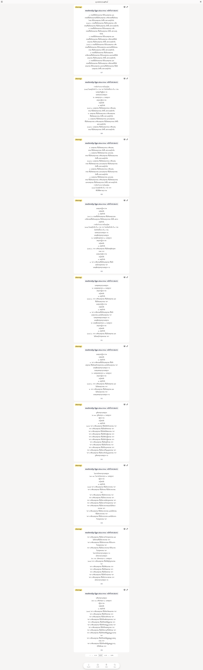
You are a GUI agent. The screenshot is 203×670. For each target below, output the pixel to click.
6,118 (95, 655)
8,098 (112, 655)
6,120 (105, 655)
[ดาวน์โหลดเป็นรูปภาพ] (125, 7)
